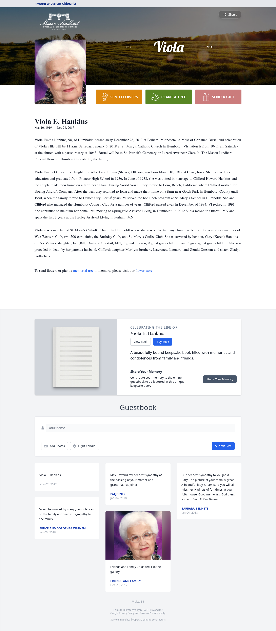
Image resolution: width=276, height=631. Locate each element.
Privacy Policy (126, 613)
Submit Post (223, 446)
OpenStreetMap (142, 619)
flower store (144, 270)
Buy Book (163, 342)
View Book (140, 342)
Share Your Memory (219, 379)
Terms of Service (149, 613)
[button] (138, 535)
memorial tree (83, 270)
